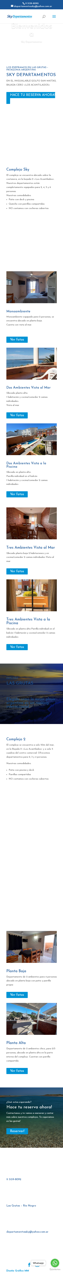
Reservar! (17, 1131)
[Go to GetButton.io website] (55, 1269)
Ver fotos (17, 339)
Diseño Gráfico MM (17, 1271)
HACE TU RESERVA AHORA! (32, 95)
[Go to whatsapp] (55, 1263)
